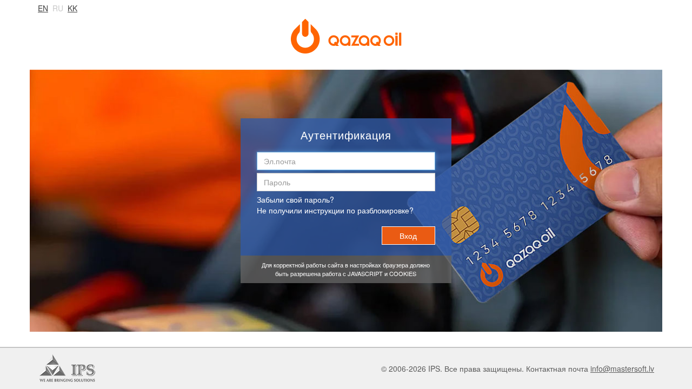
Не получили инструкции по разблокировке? (335, 210)
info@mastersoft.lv (622, 368)
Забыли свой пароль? (295, 199)
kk (72, 8)
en (43, 8)
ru (57, 8)
